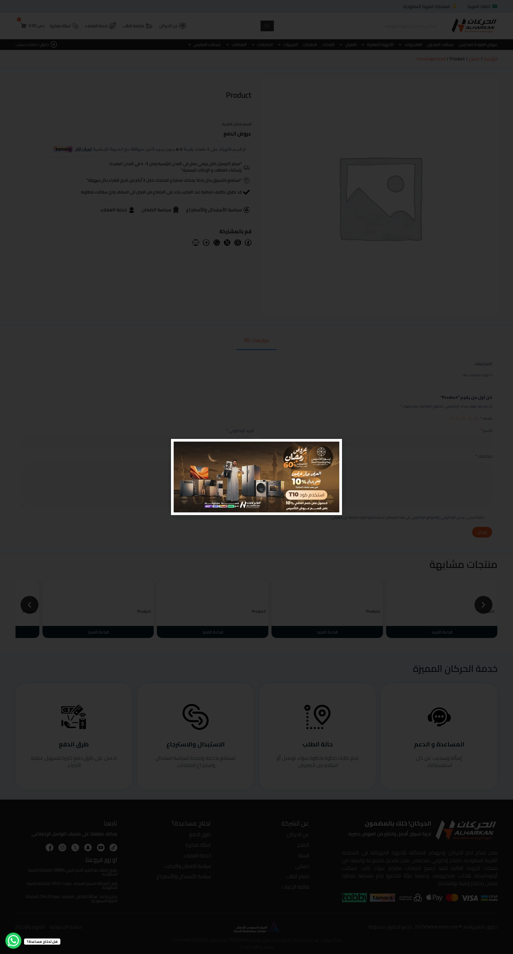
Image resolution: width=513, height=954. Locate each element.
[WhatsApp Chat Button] (13, 941)
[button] (178, 446)
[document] (256, 477)
